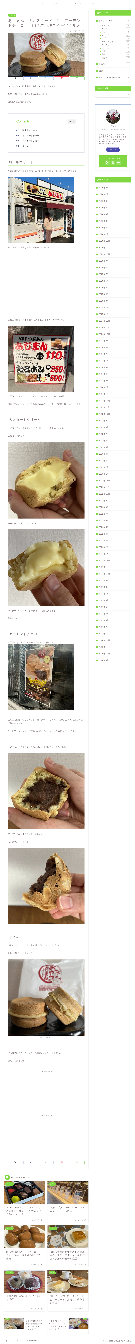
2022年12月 (104, 480)
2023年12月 (104, 401)
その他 (114, 64)
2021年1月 (104, 633)
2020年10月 (104, 653)
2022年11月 (104, 487)
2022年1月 (104, 554)
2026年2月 (104, 227)
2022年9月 (104, 500)
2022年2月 (104, 547)
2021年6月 (104, 600)
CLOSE (71, 121)
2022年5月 (104, 527)
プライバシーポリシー (14, 1341)
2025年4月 (104, 294)
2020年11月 (104, 647)
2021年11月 (104, 567)
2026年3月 (104, 221)
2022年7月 (104, 514)
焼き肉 (115, 58)
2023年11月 (104, 407)
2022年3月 (104, 540)
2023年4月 (104, 454)
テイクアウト (115, 42)
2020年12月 (104, 640)
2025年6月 (104, 281)
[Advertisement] (46, 1092)
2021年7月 (104, 594)
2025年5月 (104, 287)
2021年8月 (104, 587)
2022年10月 (104, 494)
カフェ (115, 29)
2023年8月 (104, 427)
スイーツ (77, 3)
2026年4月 (104, 214)
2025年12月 (104, 241)
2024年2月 (104, 387)
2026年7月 (104, 194)
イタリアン (115, 26)
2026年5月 (104, 207)
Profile (113, 150)
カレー (115, 32)
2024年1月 (104, 394)
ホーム (41, 3)
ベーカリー (92, 3)
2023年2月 (104, 467)
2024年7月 (104, 354)
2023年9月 (104, 420)
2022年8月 (104, 507)
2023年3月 (104, 460)
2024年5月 (104, 367)
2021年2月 (104, 627)
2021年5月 (104, 607)
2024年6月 (104, 361)
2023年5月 (104, 447)
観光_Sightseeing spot (114, 77)
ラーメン (53, 3)
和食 (115, 54)
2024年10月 (104, 334)
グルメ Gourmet (114, 21)
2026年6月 (104, 201)
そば (66, 3)
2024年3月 (104, 381)
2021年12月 (104, 560)
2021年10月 (104, 574)
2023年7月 (104, 434)
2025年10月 (104, 254)
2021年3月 (104, 620)
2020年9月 (104, 660)
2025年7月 (104, 274)
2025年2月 (104, 307)
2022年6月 (104, 520)
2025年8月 (104, 267)
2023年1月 (104, 474)
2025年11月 (104, 247)
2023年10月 (104, 414)
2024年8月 (104, 347)
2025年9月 (104, 261)
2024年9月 (104, 341)
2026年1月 (104, 234)
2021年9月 (104, 580)
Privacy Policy (31, 1341)
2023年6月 (104, 440)
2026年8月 (104, 188)
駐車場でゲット (29, 130)
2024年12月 (104, 321)
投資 (114, 71)
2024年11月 (104, 327)
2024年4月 (104, 374)
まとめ (25, 146)
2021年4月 (104, 614)
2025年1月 (104, 314)
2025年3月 (104, 301)
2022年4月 (104, 534)
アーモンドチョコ (30, 141)
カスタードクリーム (31, 135)
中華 (115, 51)
